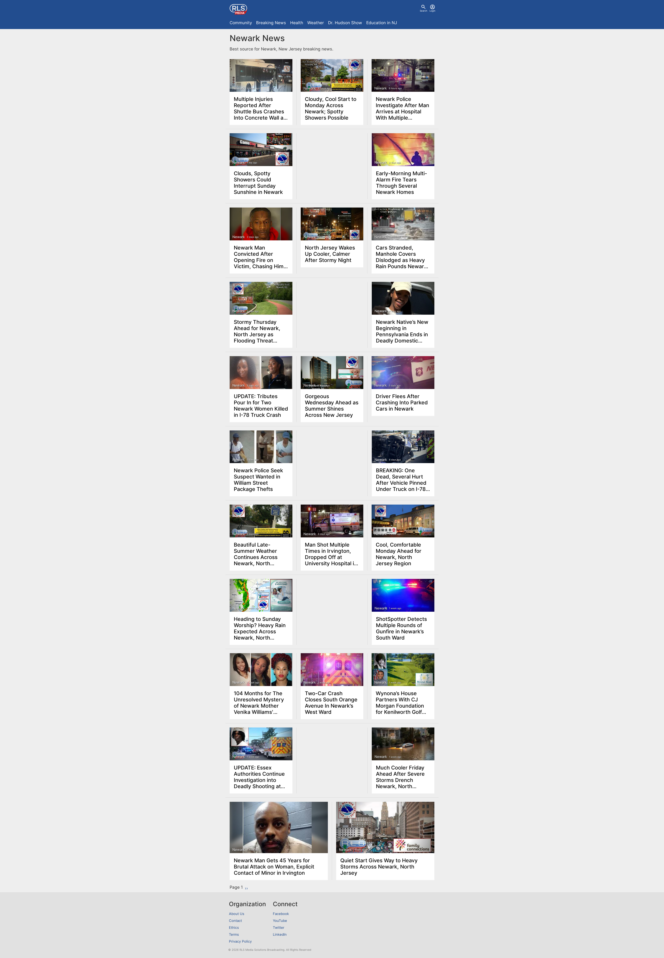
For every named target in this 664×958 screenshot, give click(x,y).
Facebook (281, 914)
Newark (238, 88)
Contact (235, 921)
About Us (236, 914)
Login (432, 10)
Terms (234, 934)
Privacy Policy (240, 941)
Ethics (234, 928)
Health (296, 22)
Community (241, 22)
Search (423, 10)
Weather (315, 22)
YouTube (280, 921)
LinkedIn (280, 934)
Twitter (278, 928)
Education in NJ (381, 22)
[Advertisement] (332, 159)
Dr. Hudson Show (345, 22)
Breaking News (271, 22)
